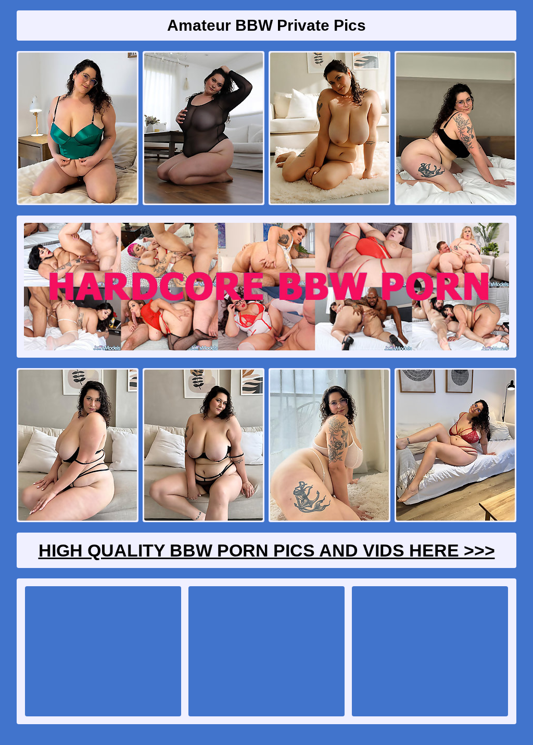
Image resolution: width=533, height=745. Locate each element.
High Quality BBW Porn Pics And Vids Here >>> (267, 550)
